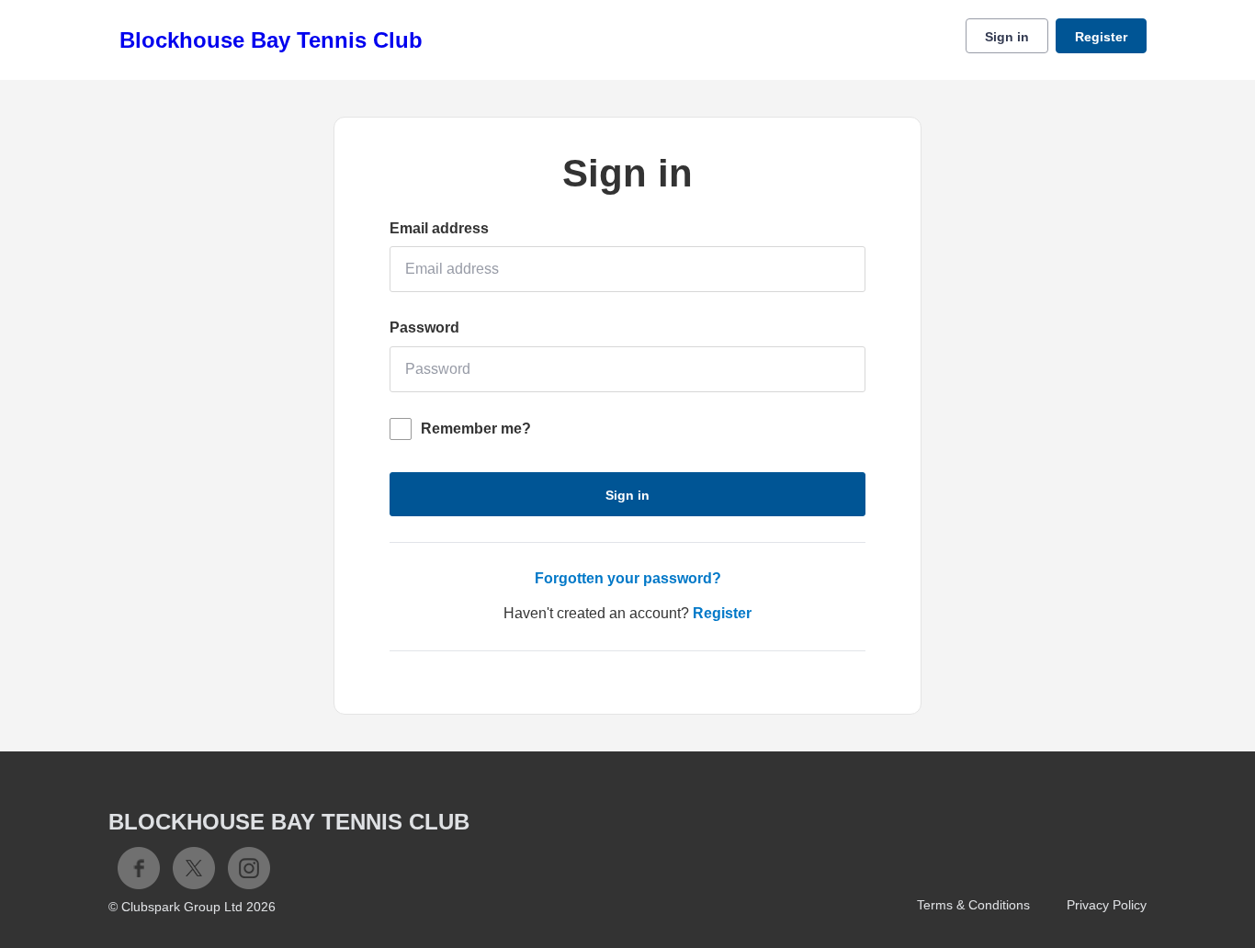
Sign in (1007, 36)
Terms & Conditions (973, 904)
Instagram (249, 868)
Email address (439, 228)
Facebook (139, 868)
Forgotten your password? (628, 578)
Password (424, 327)
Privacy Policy (1107, 904)
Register (1101, 36)
